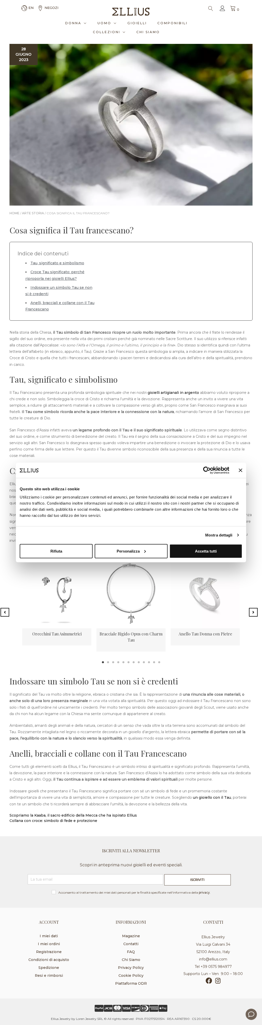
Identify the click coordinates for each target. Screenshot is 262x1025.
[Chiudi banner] (240, 470)
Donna (73, 23)
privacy (204, 892)
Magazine (131, 936)
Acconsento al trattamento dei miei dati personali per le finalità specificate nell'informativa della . (134, 892)
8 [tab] (138, 662)
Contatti (130, 944)
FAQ (131, 951)
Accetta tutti (206, 551)
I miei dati (49, 936)
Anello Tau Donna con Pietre (205, 633)
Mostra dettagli (219, 535)
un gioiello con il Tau (212, 797)
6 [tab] (128, 662)
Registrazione (49, 951)
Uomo (104, 23)
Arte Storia (33, 213)
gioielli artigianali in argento (173, 392)
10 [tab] (148, 662)
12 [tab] (159, 662)
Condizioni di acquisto (48, 959)
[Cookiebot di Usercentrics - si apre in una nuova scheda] (206, 470)
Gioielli (137, 23)
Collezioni (106, 32)
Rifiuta (56, 551)
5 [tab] (123, 662)
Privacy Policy (131, 967)
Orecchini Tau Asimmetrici (57, 633)
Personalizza (128, 551)
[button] (5, 612)
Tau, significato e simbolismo (57, 263)
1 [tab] (102, 662)
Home (14, 213)
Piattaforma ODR (131, 983)
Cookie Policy (131, 975)
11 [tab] (154, 662)
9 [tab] (143, 662)
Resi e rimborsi (49, 975)
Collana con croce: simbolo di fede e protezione (53, 820)
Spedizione (48, 967)
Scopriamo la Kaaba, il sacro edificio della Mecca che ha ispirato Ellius (73, 815)
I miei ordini (49, 944)
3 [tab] (113, 662)
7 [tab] (133, 662)
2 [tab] (108, 662)
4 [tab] (118, 662)
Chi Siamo (148, 32)
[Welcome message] (251, 1014)
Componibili (172, 23)
